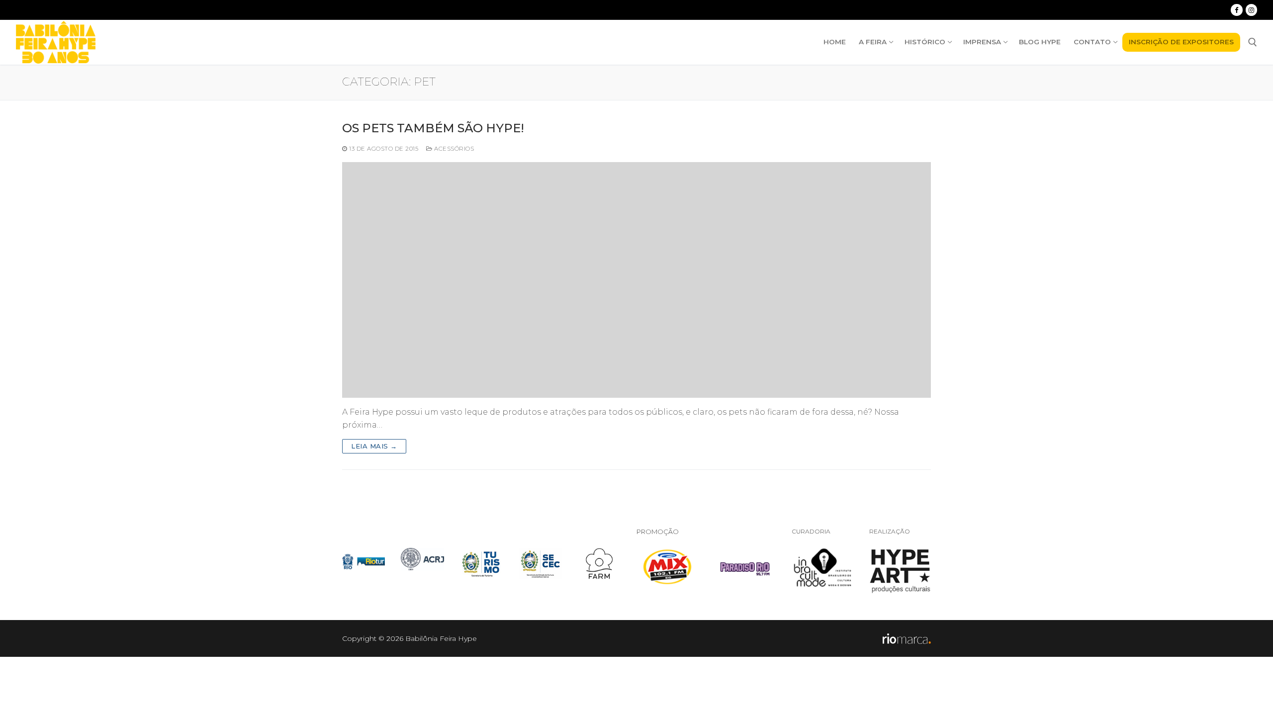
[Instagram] (1251, 9)
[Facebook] (1236, 9)
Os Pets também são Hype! (433, 128)
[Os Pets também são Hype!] (636, 280)
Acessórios (453, 148)
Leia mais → (374, 446)
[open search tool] (1252, 42)
